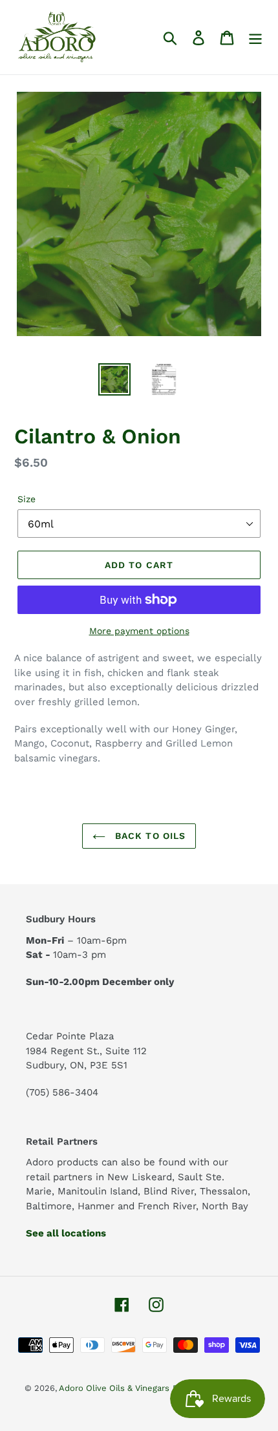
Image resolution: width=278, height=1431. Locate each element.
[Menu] (255, 37)
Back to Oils (149, 836)
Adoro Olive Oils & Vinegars (114, 1388)
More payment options (139, 631)
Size (26, 499)
